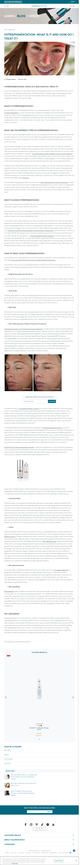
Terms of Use (13, 852)
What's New (7, 763)
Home (6, 29)
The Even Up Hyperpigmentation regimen (19, 447)
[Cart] (73, 6)
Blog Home (12, 29)
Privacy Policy (21, 852)
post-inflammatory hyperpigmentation (54, 182)
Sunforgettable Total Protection (42, 236)
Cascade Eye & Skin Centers (29, 408)
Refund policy (45, 852)
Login (72, 2)
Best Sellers (7, 750)
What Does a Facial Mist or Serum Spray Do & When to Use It (23, 784)
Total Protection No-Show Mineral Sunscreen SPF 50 (39, 728)
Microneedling (9, 591)
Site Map (7, 852)
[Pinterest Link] (36, 824)
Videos (33, 16)
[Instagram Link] (31, 824)
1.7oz (37, 725)
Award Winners (8, 759)
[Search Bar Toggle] (8, 6)
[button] (74, 850)
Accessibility (28, 852)
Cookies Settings (53, 852)
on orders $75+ (9, 2)
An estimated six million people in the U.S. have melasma (52, 154)
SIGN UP (49, 811)
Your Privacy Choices (63, 852)
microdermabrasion (61, 570)
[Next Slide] (73, 697)
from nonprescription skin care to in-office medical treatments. (33, 260)
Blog (21, 16)
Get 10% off (39, 828)
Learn (9, 16)
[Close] (76, 860)
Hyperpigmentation (11, 113)
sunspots (25, 178)
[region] (39, 861)
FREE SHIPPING (8, 1)
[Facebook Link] (25, 824)
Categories (9, 844)
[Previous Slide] (6, 697)
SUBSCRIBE (52, 401)
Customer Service (12, 835)
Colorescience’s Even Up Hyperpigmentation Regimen (23, 329)
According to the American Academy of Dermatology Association (31, 230)
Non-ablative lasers (49, 541)
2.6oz (41, 725)
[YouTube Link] (53, 824)
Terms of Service (36, 852)
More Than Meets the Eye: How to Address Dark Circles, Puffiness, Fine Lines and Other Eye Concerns (24, 777)
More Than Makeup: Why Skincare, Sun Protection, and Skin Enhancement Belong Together (22, 793)
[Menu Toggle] (5, 6)
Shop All (6, 754)
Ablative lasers (9, 536)
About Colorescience (14, 840)
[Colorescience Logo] (39, 6)
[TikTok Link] (42, 824)
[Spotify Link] (47, 824)
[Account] (71, 6)
